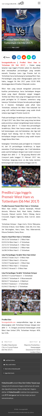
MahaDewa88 (7, 383)
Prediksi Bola (10, 34)
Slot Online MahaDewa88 (12, 369)
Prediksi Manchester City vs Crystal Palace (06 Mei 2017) (10, 347)
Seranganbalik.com (9, 62)
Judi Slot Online (10, 360)
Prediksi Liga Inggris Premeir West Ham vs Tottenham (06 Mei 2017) (20, 196)
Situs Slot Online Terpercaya (29, 383)
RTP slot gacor (10, 395)
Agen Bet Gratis (9, 373)
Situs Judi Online (11, 364)
